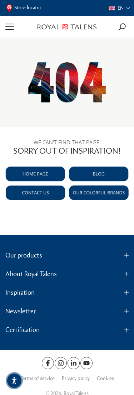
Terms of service (37, 378)
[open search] (122, 27)
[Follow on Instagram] (61, 363)
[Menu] (18, 27)
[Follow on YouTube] (86, 363)
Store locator (27, 8)
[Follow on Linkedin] (74, 363)
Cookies (105, 378)
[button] (119, 8)
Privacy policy (76, 378)
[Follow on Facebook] (48, 363)
